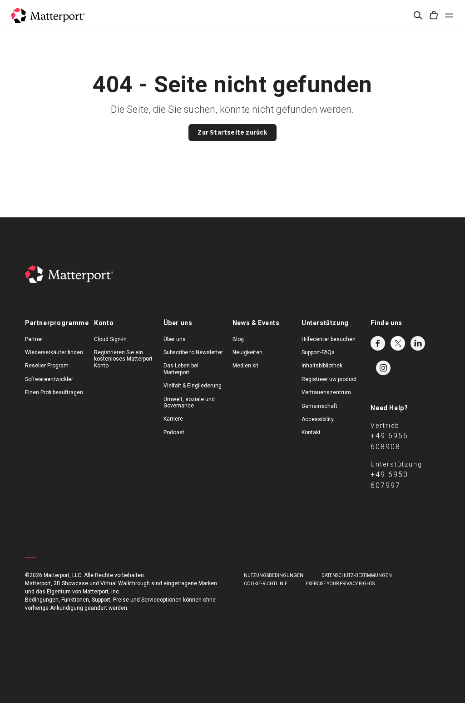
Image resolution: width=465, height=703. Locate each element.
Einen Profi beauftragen (54, 392)
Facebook (378, 343)
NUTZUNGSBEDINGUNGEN (273, 575)
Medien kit (245, 365)
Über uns (174, 339)
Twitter (398, 343)
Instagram (383, 368)
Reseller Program (47, 365)
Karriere (173, 419)
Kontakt (311, 432)
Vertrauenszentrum (326, 392)
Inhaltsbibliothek (322, 365)
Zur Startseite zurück (232, 132)
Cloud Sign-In (110, 339)
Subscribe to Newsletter (193, 352)
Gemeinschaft (319, 406)
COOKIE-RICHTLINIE (265, 583)
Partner (34, 339)
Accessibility (318, 419)
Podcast (173, 432)
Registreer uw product (329, 379)
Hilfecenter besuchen (329, 339)
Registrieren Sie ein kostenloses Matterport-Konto (124, 359)
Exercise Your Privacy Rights (340, 583)
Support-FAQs (318, 352)
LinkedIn (418, 343)
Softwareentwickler (49, 379)
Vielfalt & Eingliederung (192, 385)
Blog (238, 339)
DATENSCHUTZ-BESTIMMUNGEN (357, 575)
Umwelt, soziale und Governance (189, 402)
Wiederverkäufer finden (54, 352)
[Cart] (434, 15)
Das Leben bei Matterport (180, 368)
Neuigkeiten (247, 352)
